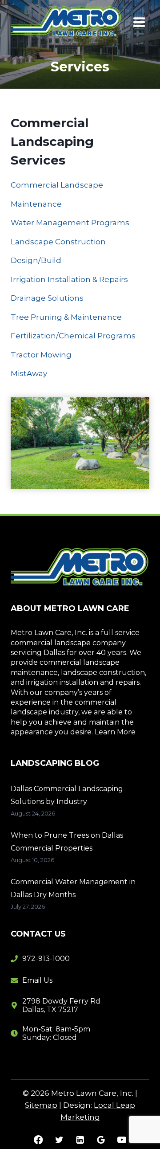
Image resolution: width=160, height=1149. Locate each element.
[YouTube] (121, 1140)
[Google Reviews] (101, 1140)
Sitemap (41, 1105)
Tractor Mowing (41, 354)
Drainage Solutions (47, 298)
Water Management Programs (70, 222)
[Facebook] (38, 1140)
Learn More (115, 732)
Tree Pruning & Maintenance (66, 317)
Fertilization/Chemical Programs (73, 335)
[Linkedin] (80, 1140)
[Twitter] (59, 1140)
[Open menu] (138, 22)
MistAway (29, 373)
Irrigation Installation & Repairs (69, 279)
